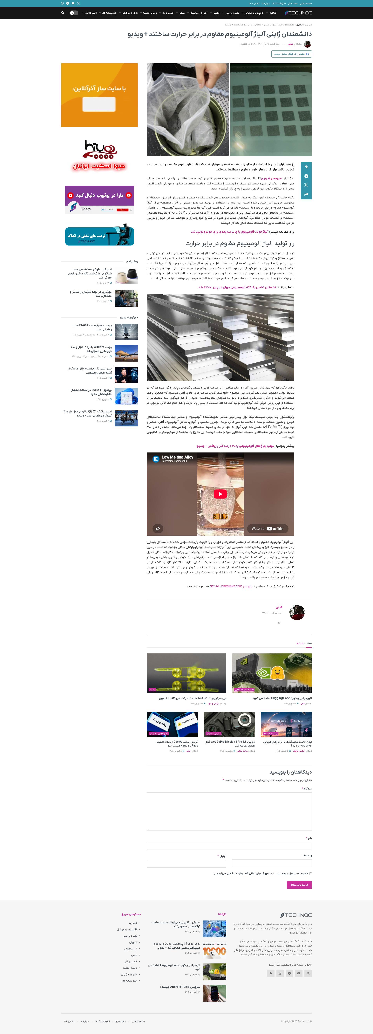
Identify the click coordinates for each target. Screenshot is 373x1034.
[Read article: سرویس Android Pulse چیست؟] (214, 993)
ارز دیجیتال (130, 949)
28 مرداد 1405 (103, 283)
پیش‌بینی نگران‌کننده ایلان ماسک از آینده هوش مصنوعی (90, 371)
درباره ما (266, 3)
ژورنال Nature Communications (231, 586)
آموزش (216, 13)
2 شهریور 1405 (103, 399)
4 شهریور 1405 (103, 301)
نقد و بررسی (232, 13)
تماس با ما (254, 3)
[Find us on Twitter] (308, 973)
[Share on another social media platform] (306, 194)
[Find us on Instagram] (280, 973)
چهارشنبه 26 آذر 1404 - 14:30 (265, 44)
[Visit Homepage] (298, 13)
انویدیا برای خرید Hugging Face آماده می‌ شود (282, 698)
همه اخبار (292, 3)
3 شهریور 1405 (103, 421)
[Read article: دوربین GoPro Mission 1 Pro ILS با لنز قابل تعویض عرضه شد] (229, 724)
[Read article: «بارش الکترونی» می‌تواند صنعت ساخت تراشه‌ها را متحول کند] (214, 928)
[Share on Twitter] (306, 185)
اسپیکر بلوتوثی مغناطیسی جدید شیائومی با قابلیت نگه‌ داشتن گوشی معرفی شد (89, 274)
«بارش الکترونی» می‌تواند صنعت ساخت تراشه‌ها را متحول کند (176, 924)
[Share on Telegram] (306, 176)
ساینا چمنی (242, 751)
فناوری (272, 13)
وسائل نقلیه (150, 13)
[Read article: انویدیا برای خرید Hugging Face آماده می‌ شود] (272, 673)
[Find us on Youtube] (298, 973)
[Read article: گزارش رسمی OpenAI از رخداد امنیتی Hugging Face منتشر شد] (172, 724)
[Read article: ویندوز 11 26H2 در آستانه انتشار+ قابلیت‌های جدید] (126, 396)
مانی (290, 44)
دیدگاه (307, 789)
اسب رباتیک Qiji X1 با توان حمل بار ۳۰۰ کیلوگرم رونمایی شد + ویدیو (88, 414)
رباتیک (152, 689)
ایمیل (221, 856)
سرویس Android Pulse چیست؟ (180, 987)
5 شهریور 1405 (289, 703)
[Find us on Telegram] (289, 973)
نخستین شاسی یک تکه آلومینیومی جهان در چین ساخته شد (237, 287)
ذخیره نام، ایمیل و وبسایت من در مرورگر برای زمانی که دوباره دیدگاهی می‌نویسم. (261, 873)
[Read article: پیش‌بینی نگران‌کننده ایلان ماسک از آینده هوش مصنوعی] (126, 375)
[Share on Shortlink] (306, 166)
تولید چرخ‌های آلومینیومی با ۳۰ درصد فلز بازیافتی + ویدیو (235, 446)
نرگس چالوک (213, 703)
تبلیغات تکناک (279, 3)
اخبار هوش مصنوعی (244, 689)
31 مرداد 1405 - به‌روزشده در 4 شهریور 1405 (91, 356)
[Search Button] (62, 13)
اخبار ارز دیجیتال (198, 13)
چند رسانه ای (109, 13)
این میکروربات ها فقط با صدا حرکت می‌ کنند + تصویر (192, 698)
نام (309, 838)
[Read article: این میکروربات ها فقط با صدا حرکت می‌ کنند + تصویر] (186, 673)
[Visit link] (99, 95)
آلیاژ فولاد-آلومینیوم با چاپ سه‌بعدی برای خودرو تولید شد (229, 232)
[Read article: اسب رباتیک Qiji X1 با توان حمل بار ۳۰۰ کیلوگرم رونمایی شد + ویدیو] (126, 418)
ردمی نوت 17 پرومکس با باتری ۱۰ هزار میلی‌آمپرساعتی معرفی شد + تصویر (176, 946)
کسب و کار (167, 13)
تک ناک (308, 24)
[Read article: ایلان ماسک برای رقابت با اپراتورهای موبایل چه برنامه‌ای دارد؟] (286, 724)
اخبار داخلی (91, 13)
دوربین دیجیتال (214, 733)
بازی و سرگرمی (130, 13)
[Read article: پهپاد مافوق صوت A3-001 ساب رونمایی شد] (126, 332)
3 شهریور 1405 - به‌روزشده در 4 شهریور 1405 (91, 335)
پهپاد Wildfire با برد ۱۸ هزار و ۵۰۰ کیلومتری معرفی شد (91, 349)
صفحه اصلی (306, 3)
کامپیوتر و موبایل (253, 13)
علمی (182, 13)
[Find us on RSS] (271, 973)
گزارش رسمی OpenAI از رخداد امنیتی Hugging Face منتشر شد (177, 744)
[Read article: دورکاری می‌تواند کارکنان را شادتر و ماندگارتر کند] (126, 298)
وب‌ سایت (306, 856)
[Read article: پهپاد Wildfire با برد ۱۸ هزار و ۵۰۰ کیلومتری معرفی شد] (126, 353)
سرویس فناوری (271, 179)
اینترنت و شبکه (271, 733)
